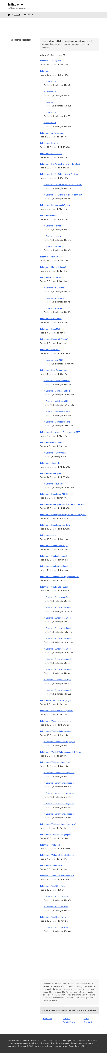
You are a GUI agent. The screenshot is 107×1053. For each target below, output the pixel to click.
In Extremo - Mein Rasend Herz (53, 370)
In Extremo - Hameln (49, 215)
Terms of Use (81, 1046)
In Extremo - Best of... (49, 143)
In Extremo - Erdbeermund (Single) (55, 205)
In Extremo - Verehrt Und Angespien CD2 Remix (60, 752)
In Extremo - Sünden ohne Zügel (54, 566)
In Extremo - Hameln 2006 (51, 257)
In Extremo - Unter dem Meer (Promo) (56, 711)
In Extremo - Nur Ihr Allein (51, 442)
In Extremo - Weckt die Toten (53, 917)
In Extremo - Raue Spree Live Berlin (55, 525)
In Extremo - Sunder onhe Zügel (53, 545)
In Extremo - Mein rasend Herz (57, 411)
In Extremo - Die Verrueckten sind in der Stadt (60, 164)
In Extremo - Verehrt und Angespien (55, 762)
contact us (12, 1046)
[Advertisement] (53, 27)
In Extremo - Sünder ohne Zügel (57, 607)
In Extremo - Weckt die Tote (56, 907)
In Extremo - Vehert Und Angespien (55, 721)
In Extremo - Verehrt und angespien (55, 834)
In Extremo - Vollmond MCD (52, 865)
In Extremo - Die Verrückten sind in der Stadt (63, 184)
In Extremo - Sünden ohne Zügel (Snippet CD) (59, 576)
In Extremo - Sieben (48, 535)
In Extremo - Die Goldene (51, 153)
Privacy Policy (68, 1046)
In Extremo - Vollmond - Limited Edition (57, 855)
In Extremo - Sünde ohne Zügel (53, 556)
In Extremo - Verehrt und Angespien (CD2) (58, 824)
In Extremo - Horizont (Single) (53, 267)
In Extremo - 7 (46, 71)
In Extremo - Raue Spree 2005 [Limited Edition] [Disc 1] (63, 504)
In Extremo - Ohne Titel (50, 463)
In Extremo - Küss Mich (50, 329)
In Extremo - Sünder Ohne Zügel (54, 587)
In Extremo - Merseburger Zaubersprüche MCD (60, 432)
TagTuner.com (39, 1046)
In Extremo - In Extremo (50, 277)
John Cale (47, 1018)
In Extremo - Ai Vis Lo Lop (51, 133)
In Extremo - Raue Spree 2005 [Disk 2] (56, 494)
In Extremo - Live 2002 (50, 349)
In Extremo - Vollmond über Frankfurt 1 (57, 876)
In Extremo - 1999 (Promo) (51, 61)
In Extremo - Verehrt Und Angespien (55, 731)
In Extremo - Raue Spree (50, 473)
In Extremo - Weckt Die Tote (52, 886)
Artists (17, 14)
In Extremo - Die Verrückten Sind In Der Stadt (59, 174)
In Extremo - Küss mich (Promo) (54, 339)
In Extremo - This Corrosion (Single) (55, 700)
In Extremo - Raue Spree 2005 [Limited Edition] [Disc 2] (63, 515)
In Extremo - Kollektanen (50, 318)
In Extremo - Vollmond (50, 845)
